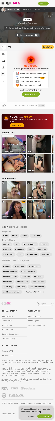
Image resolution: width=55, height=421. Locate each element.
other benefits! (35, 90)
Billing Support (7, 355)
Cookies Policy (8, 330)
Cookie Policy (36, 412)
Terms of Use (7, 321)
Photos (40, 9)
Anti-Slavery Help (8, 339)
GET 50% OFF (17, 125)
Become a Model (34, 316)
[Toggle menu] (3, 3)
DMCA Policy (7, 325)
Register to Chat (31, 94)
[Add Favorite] (3, 47)
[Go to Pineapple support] (4, 395)
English (43, 304)
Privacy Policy (7, 316)
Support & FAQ (7, 351)
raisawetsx (7, 226)
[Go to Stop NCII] (16, 395)
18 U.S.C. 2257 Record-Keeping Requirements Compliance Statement (27, 403)
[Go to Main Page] (17, 3)
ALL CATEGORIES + (33, 292)
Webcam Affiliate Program (37, 325)
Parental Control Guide (10, 334)
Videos (27, 9)
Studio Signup (33, 321)
